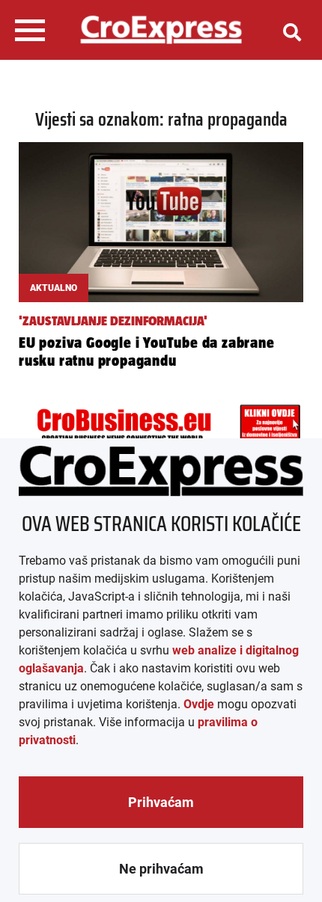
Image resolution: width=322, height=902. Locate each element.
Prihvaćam (161, 802)
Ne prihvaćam (161, 869)
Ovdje (198, 704)
